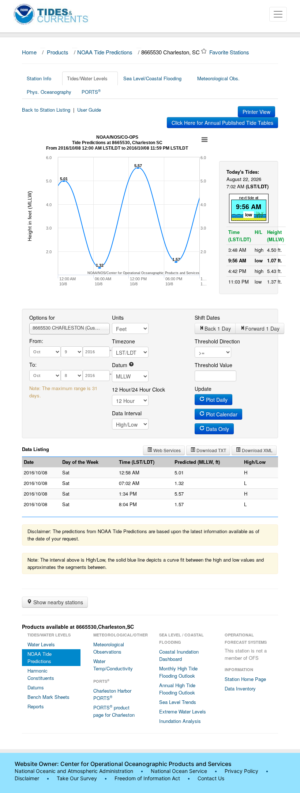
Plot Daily (216, 399)
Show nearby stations (57, 602)
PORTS (91, 91)
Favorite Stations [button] (230, 52)
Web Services (166, 450)
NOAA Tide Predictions (104, 52)
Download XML (257, 450)
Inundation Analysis (180, 720)
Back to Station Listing (46, 109)
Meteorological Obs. (218, 78)
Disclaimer (27, 778)
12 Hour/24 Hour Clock (138, 389)
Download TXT (210, 450)
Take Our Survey (77, 778)
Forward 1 (262, 328)
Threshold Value (213, 365)
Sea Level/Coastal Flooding (152, 78)
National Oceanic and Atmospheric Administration (74, 771)
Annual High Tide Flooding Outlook (177, 689)
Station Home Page (245, 678)
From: (36, 340)
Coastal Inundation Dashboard (179, 655)
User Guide (89, 109)
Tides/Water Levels (87, 78)
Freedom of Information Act (147, 778)
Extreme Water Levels (182, 711)
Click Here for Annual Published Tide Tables (222, 122)
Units (118, 317)
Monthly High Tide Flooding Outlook (178, 672)
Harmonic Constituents (40, 674)
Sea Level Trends (177, 701)
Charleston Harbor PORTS (112, 694)
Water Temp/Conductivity (113, 665)
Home (29, 52)
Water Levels (41, 644)
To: (33, 364)
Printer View (256, 111)
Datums (35, 687)
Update (203, 388)
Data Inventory (240, 688)
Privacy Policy (241, 771)
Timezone (123, 341)
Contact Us (211, 778)
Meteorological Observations (108, 648)
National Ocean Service (179, 771)
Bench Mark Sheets (48, 696)
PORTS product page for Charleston (114, 711)
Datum (120, 365)
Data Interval (127, 413)
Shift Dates (207, 317)
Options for (42, 317)
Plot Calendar (221, 414)
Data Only (217, 428)
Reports (35, 706)
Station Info (39, 78)
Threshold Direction (217, 341)
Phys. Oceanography (49, 91)
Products (57, 52)
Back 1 (218, 328)
